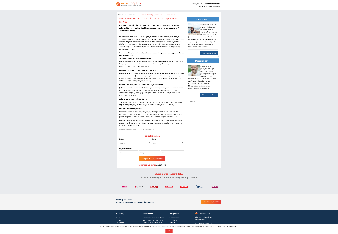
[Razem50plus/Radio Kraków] (199, 187)
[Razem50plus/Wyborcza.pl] (139, 187)
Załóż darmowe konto (212, 4)
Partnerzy (172, 223)
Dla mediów (120, 223)
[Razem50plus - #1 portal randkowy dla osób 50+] (202, 213)
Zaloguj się (216, 6)
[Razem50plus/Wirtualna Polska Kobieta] (214, 187)
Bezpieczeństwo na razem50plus (153, 218)
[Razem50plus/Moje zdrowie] (169, 187)
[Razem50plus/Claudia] (123, 187)
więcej (214, 226)
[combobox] (135, 143)
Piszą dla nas (173, 220)
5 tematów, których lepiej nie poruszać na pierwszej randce (157, 15)
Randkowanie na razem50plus (152, 223)
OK (169, 231)
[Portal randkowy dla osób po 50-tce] (128, 4)
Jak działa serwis (174, 218)
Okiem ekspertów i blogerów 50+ (153, 220)
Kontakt (118, 220)
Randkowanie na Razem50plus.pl (128, 15)
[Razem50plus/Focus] (154, 187)
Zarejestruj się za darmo (152, 158)
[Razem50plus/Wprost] (184, 187)
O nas (118, 218)
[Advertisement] (203, 131)
